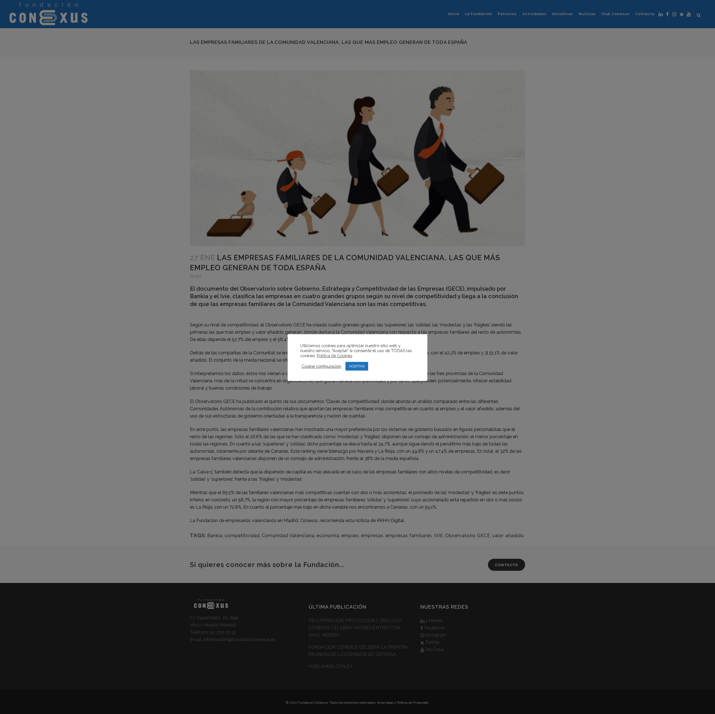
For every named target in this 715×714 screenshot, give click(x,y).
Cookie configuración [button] (321, 366)
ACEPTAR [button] (357, 366)
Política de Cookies (334, 355)
